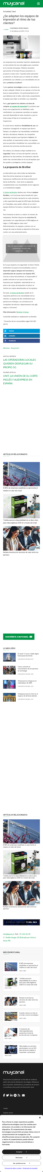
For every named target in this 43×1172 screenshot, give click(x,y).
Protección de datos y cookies (13, 1168)
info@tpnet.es (9, 934)
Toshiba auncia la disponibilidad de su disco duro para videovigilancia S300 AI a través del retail (28, 982)
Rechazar (19, 1157)
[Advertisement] (21, 420)
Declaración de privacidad (30, 1168)
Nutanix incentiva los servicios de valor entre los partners (28, 1000)
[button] (40, 1118)
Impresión (15, 348)
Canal (14, 12)
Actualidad (7, 12)
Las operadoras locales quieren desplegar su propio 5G (19, 364)
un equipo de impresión (18, 106)
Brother (7, 348)
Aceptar (19, 1152)
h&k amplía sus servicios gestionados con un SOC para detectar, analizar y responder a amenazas (28, 1049)
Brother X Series (23, 312)
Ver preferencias (19, 1163)
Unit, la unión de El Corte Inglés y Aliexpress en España (20, 380)
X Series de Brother (10, 192)
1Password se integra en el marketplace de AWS (27, 682)
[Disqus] (21, 593)
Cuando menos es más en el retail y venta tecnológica (28, 1014)
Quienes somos (8, 1113)
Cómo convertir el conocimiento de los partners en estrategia (28, 669)
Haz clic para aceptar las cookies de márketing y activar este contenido (21, 248)
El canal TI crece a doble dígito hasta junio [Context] (28, 655)
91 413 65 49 (24, 934)
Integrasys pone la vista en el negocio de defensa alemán (28, 695)
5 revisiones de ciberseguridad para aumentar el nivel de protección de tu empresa (28, 1032)
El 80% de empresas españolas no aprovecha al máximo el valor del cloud (28, 965)
